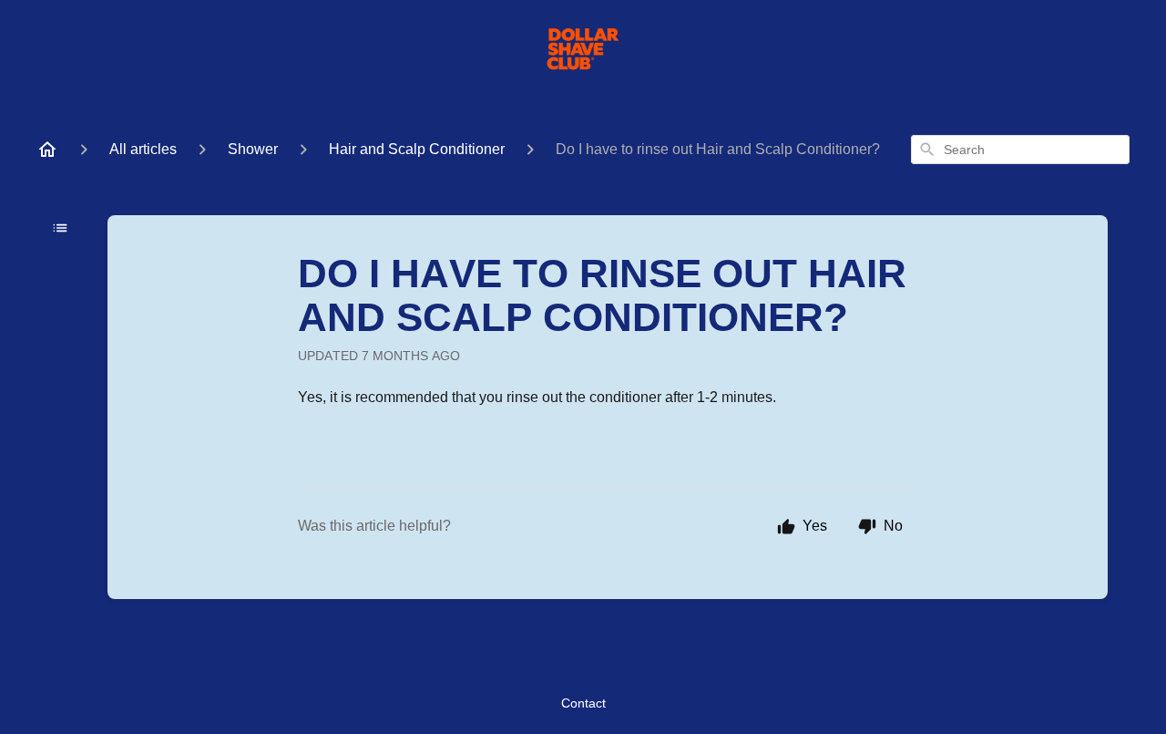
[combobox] (1020, 149)
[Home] (47, 149)
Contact (583, 703)
